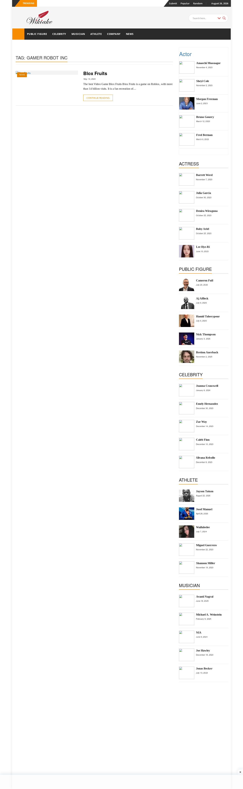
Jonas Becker (204, 668)
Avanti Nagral (204, 596)
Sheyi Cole (202, 81)
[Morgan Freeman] (186, 103)
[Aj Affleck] (186, 303)
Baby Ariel (202, 228)
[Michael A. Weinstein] (186, 619)
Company (114, 34)
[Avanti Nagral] (186, 601)
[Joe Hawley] (186, 655)
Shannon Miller (205, 563)
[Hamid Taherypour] (186, 321)
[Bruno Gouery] (186, 121)
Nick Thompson (206, 334)
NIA (198, 632)
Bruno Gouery (205, 116)
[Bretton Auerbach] (186, 356)
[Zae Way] (186, 426)
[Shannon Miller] (186, 567)
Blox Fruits (95, 73)
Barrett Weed (204, 174)
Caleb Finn (203, 439)
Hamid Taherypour (208, 316)
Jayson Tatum (204, 491)
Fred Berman (204, 134)
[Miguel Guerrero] (186, 549)
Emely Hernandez (207, 403)
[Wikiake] (18, 34)
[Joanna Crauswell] (186, 390)
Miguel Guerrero (206, 545)
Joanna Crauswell (207, 385)
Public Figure (37, 34)
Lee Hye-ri (203, 246)
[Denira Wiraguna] (186, 215)
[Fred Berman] (186, 139)
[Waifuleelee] (186, 531)
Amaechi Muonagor (208, 63)
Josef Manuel (204, 509)
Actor (185, 54)
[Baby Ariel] (186, 233)
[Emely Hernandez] (186, 408)
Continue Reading (97, 97)
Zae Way (201, 421)
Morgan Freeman (207, 99)
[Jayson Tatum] (186, 495)
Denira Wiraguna (207, 210)
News (130, 34)
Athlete (96, 34)
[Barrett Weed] (186, 179)
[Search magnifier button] (224, 18)
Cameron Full (204, 280)
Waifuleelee (203, 527)
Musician (78, 34)
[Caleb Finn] (186, 444)
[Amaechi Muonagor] (186, 67)
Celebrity (59, 34)
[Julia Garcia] (186, 197)
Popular (185, 3)
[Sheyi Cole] (186, 85)
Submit (173, 3)
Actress (189, 163)
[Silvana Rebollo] (186, 462)
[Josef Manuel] (186, 513)
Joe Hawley (203, 650)
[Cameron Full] (186, 285)
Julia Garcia (203, 192)
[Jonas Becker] (186, 673)
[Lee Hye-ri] (186, 251)
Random (198, 3)
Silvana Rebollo (205, 457)
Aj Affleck (202, 298)
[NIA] (186, 637)
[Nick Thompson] (186, 339)
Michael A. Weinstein (209, 614)
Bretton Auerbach (207, 352)
